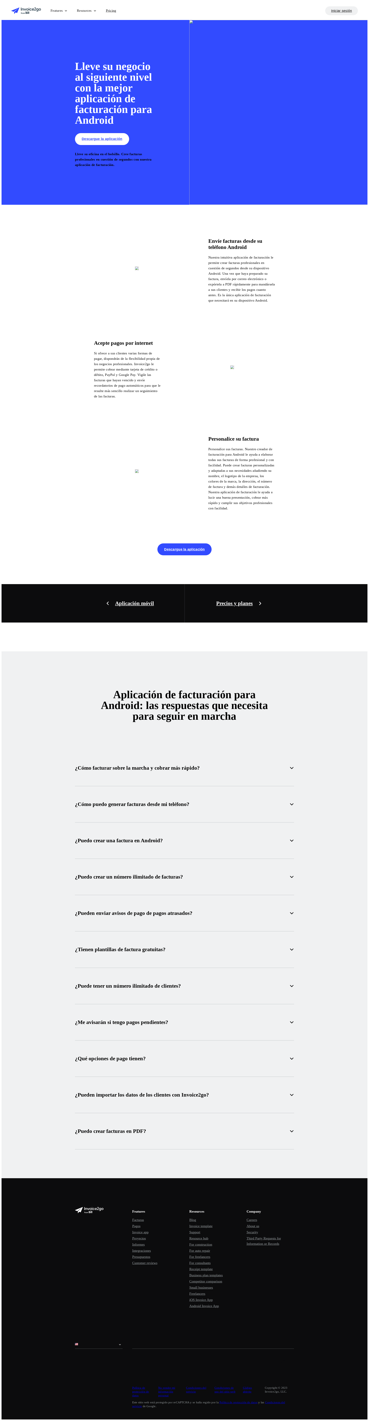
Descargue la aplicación (102, 139)
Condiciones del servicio (196, 1389)
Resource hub (198, 1238)
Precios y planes (234, 603)
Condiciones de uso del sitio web (224, 1389)
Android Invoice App (204, 1306)
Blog (192, 1220)
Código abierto (247, 1389)
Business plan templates (206, 1275)
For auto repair (199, 1251)
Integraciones (141, 1251)
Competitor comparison (205, 1281)
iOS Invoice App (201, 1300)
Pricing (111, 10)
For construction (200, 1244)
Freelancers (197, 1294)
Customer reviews (144, 1263)
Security (252, 1232)
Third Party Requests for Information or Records (264, 1241)
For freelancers (199, 1257)
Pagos (136, 1226)
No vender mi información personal (166, 1391)
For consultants (200, 1263)
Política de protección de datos (140, 1391)
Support (194, 1232)
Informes (138, 1244)
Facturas (138, 1220)
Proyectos (139, 1238)
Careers (252, 1220)
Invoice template (201, 1226)
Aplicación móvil (134, 603)
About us (253, 1226)
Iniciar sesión (341, 11)
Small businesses (201, 1287)
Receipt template (201, 1269)
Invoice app (140, 1232)
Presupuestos (141, 1257)
